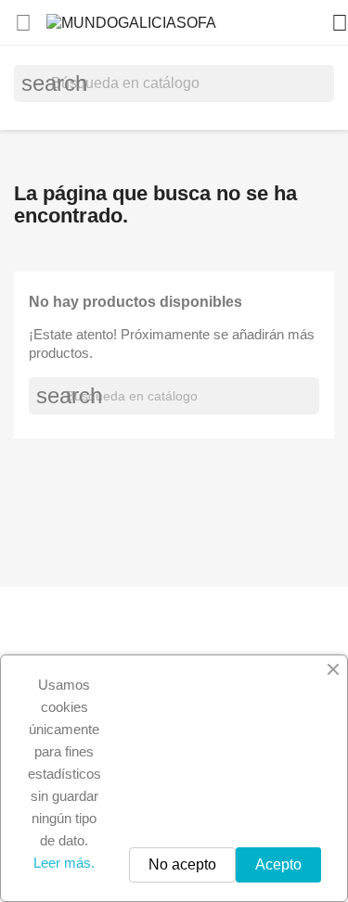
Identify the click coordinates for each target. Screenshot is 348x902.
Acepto (278, 864)
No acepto (182, 864)
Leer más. (64, 862)
